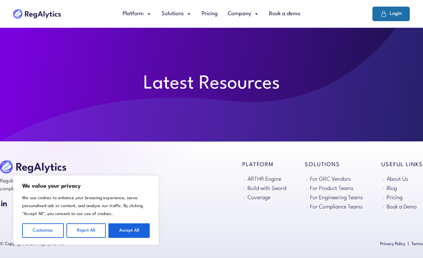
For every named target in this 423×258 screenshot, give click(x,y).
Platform (133, 14)
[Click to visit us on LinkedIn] (4, 204)
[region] (86, 210)
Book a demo (284, 14)
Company (239, 14)
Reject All (86, 230)
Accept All (129, 230)
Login (396, 13)
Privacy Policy (392, 244)
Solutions (173, 14)
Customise (43, 230)
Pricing (210, 14)
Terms (417, 244)
